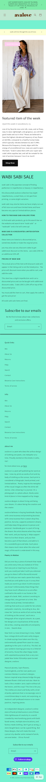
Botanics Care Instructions (15, 381)
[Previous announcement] (4, 4)
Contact (8, 375)
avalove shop (19, 777)
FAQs (6, 365)
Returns (8, 359)
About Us (8, 354)
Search (7, 370)
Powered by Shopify (30, 777)
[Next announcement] (41, 4)
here (25, 466)
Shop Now (10, 163)
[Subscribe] (38, 326)
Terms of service (11, 386)
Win (6, 349)
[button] (4, 15)
